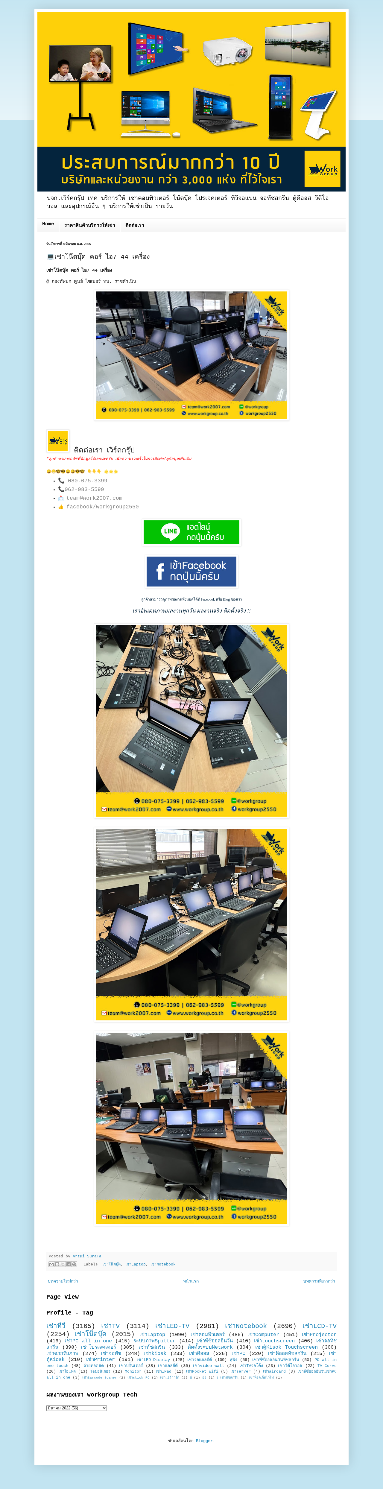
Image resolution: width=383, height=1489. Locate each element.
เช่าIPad (163, 1372)
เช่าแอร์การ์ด (169, 1377)
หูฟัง (233, 1359)
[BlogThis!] (57, 1264)
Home (48, 224)
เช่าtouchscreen (274, 1341)
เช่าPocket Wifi (202, 1372)
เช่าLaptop (135, 1264)
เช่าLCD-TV (320, 1326)
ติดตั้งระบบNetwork (210, 1347)
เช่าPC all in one (88, 1341)
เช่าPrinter (100, 1359)
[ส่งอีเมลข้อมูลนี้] (51, 1264)
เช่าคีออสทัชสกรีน (287, 1353)
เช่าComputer (263, 1335)
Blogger (204, 1440)
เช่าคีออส (199, 1353)
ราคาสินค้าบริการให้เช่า (89, 225)
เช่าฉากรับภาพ (62, 1353)
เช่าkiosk (155, 1353)
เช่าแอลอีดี (168, 1365)
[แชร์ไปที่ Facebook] (69, 1264)
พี (191, 1377)
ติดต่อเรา (134, 225)
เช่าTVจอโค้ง (251, 1365)
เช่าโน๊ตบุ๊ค (112, 1264)
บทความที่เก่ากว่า (319, 1281)
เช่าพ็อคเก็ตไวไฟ (261, 1377)
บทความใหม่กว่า (63, 1281)
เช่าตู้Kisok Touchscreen (286, 1347)
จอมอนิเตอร (100, 1372)
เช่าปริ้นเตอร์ (131, 1365)
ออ (204, 1377)
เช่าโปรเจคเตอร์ (98, 1347)
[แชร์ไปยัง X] (63, 1264)
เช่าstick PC (138, 1377)
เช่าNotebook (163, 1264)
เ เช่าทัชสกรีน (227, 1377)
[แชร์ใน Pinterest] (74, 1264)
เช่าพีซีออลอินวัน (215, 1341)
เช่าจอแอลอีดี (199, 1359)
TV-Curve (327, 1366)
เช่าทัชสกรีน (152, 1347)
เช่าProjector (319, 1335)
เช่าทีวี (56, 1326)
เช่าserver (240, 1372)
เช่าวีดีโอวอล (290, 1365)
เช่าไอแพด (67, 1372)
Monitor (133, 1372)
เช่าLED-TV (172, 1326)
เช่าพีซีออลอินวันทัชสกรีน (275, 1359)
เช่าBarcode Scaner (99, 1377)
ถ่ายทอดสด (93, 1365)
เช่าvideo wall (208, 1365)
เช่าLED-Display (153, 1359)
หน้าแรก (191, 1281)
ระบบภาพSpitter (154, 1341)
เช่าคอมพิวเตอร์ (208, 1335)
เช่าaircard (274, 1372)
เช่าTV (110, 1326)
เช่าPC (238, 1353)
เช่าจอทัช (111, 1353)
